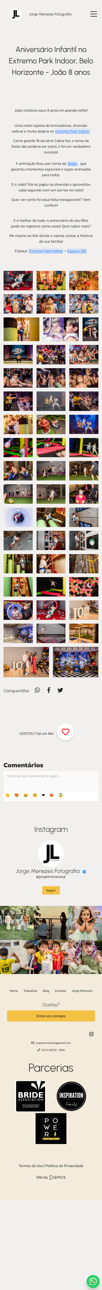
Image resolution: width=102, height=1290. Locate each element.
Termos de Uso (31, 1166)
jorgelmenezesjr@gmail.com (53, 1043)
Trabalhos (30, 991)
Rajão (72, 163)
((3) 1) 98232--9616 (53, 1050)
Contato (60, 991)
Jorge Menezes (82, 991)
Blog (46, 991)
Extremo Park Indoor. (72, 131)
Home (13, 991)
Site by (43, 1177)
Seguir (51, 890)
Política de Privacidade (64, 1166)
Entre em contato (51, 1016)
